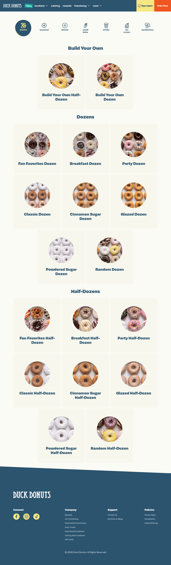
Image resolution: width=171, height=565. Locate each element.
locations (40, 5)
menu (29, 6)
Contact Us (112, 515)
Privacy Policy (150, 515)
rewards (67, 5)
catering (55, 5)
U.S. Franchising (71, 519)
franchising (80, 5)
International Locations (74, 531)
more (96, 5)
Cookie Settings (151, 523)
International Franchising (75, 523)
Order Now (162, 5)
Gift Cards (69, 539)
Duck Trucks (70, 527)
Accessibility (150, 519)
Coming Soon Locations (75, 535)
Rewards (68, 515)
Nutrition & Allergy (115, 519)
